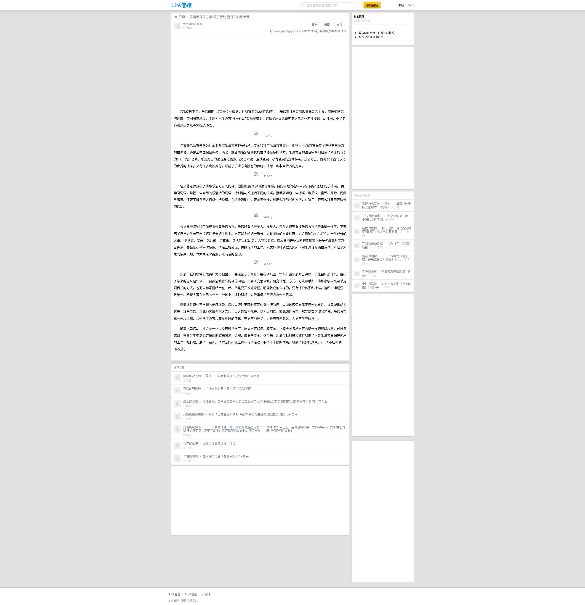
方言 (339, 25)
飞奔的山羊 (369, 271)
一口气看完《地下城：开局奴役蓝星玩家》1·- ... (385, 258)
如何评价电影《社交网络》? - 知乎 (226, 456)
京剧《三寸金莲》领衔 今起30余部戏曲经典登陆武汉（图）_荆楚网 (253, 414)
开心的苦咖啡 (371, 215)
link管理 (179, 16)
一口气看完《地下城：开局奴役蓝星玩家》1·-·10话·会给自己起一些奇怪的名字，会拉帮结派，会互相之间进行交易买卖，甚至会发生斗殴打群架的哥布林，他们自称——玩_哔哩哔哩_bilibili (264, 429)
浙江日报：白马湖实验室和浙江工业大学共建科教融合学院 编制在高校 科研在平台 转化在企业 (265, 401)
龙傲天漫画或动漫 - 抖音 (386, 273)
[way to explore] (181, 7)
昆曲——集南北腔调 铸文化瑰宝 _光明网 (386, 205)
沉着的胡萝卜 (371, 256)
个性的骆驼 (369, 283)
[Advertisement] (382, 118)
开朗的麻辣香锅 (372, 243)
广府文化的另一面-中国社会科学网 (228, 388)
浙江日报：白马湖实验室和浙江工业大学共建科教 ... (386, 230)
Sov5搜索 (191, 594)
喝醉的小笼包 (371, 203)
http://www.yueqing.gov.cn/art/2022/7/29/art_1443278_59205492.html (307, 31)
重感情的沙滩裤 (192, 24)
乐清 (327, 25)
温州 (314, 25)
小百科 (206, 594)
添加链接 (372, 5)
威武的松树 (369, 228)
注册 (400, 5)
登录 (411, 5)
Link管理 (174, 594)
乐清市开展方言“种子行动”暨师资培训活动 (220, 16)
